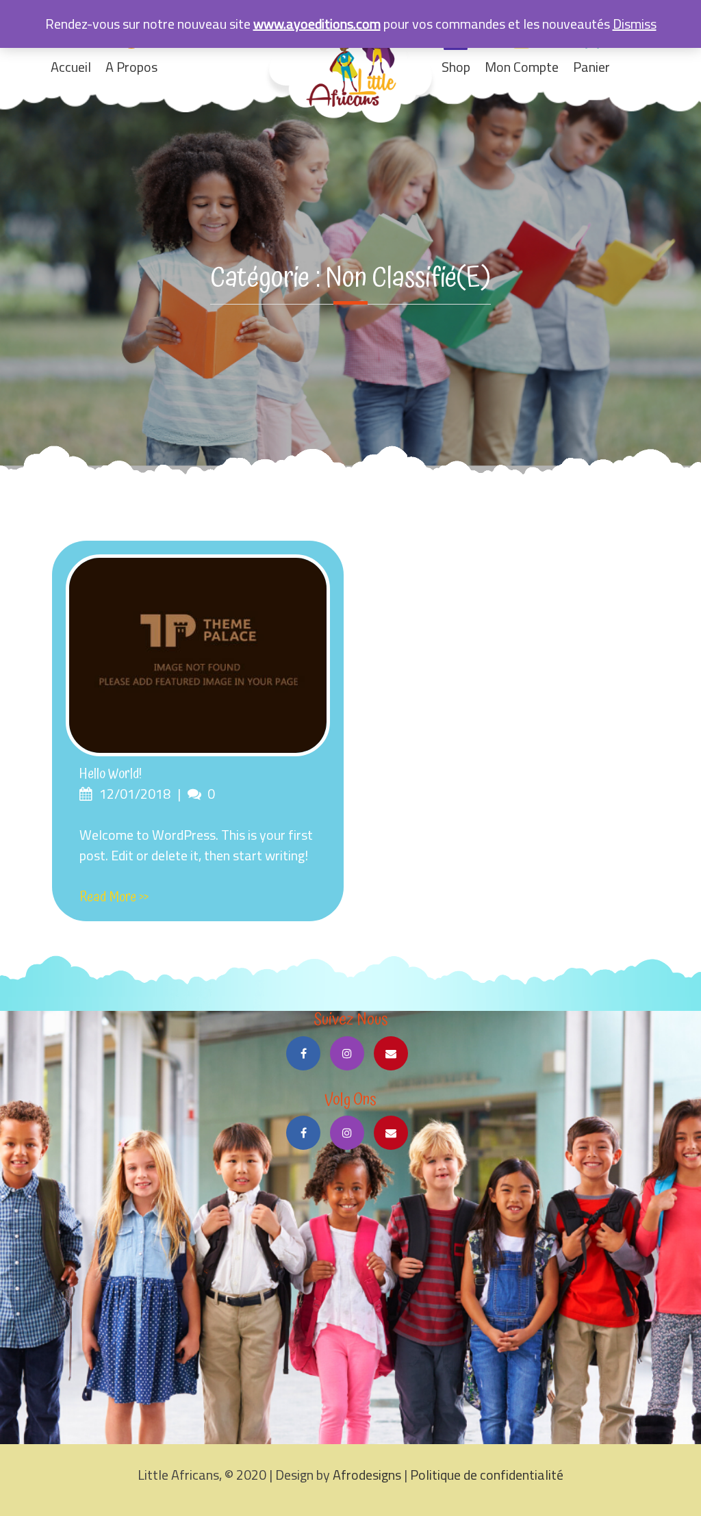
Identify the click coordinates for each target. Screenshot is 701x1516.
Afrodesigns (368, 1474)
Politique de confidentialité (486, 1474)
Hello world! (110, 774)
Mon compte (522, 67)
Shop (456, 67)
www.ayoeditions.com (317, 23)
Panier (591, 67)
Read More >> (114, 897)
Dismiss (635, 23)
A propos (131, 67)
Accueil (71, 67)
